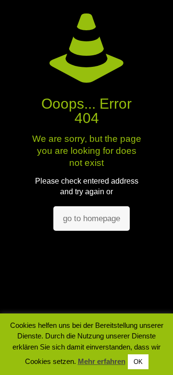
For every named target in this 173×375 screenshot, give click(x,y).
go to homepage (91, 218)
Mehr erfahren (101, 361)
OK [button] (138, 361)
